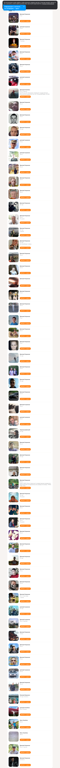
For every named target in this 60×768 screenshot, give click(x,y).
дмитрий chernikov (25, 707)
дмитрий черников (25, 26)
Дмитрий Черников (25, 14)
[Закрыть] (24, 7)
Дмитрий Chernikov (25, 89)
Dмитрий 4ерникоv (25, 695)
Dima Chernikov (24, 733)
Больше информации (48, 4)
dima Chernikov (24, 720)
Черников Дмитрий (25, 430)
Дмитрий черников (25, 404)
